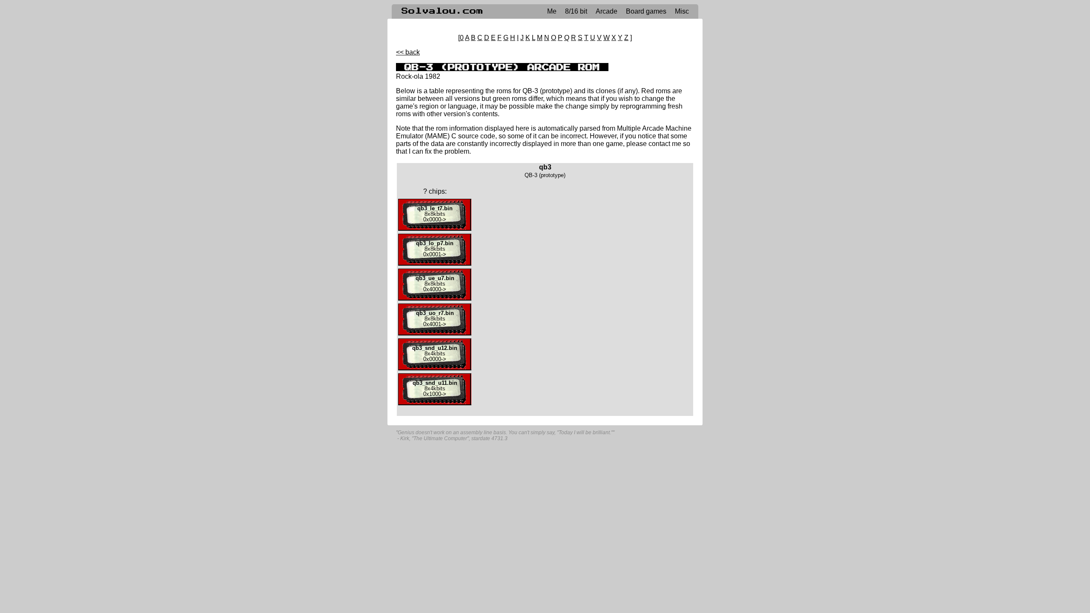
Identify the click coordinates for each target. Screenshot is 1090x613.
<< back (408, 52)
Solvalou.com (442, 11)
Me (551, 11)
